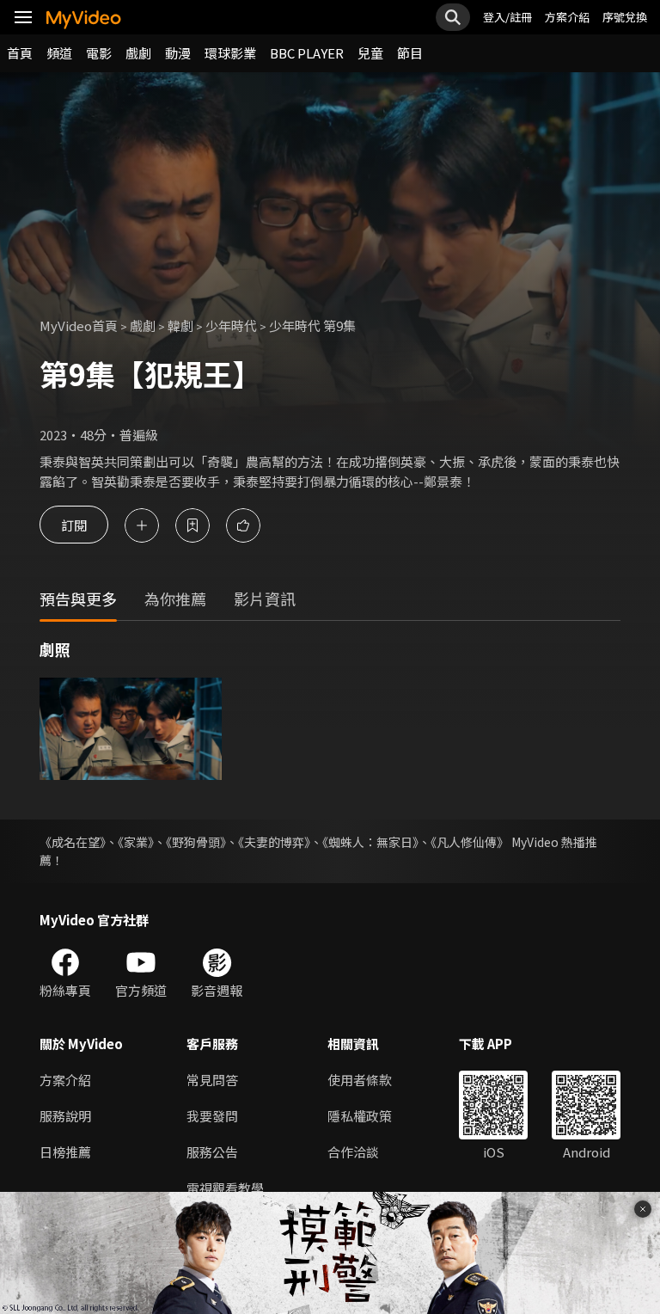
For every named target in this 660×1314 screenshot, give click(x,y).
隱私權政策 (359, 1116)
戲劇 (138, 53)
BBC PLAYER (307, 53)
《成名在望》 (73, 841)
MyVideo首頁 (79, 325)
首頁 (20, 53)
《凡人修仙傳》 (470, 841)
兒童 (370, 53)
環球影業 (230, 53)
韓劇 (180, 325)
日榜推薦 (65, 1152)
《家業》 (136, 841)
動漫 (178, 53)
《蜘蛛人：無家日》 (370, 841)
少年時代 (231, 325)
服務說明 (65, 1116)
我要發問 (212, 1116)
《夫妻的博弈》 (274, 841)
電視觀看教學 (225, 1188)
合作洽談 (353, 1152)
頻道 (59, 53)
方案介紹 (567, 17)
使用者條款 (359, 1080)
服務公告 (212, 1152)
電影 (99, 53)
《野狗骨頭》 (196, 841)
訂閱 (74, 525)
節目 (410, 53)
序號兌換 (624, 17)
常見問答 (212, 1080)
